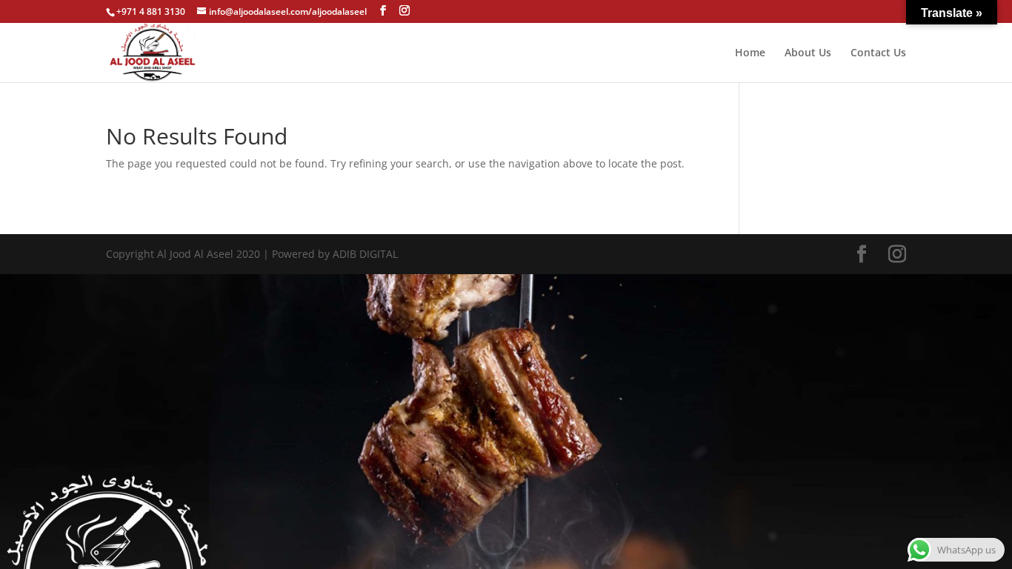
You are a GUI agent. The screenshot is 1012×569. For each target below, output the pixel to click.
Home (750, 53)
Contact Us (878, 53)
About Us (808, 53)
